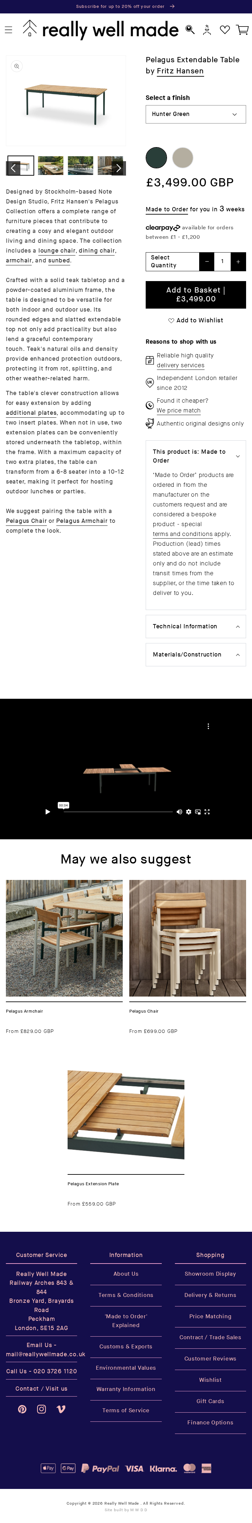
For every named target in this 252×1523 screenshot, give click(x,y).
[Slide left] (13, 168)
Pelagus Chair (26, 521)
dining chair (97, 250)
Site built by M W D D (126, 1510)
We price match (179, 410)
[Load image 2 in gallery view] (51, 165)
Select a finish (168, 97)
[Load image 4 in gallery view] (110, 165)
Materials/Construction (187, 654)
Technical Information (185, 626)
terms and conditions (183, 534)
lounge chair (56, 250)
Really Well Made (121, 1503)
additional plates (31, 412)
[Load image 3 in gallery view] (81, 165)
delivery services (180, 365)
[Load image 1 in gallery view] (21, 165)
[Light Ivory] (182, 157)
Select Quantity (164, 261)
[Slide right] (119, 168)
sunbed (59, 260)
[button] (8, 30)
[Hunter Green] (156, 157)
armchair (19, 260)
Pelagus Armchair (82, 521)
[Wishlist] (225, 30)
